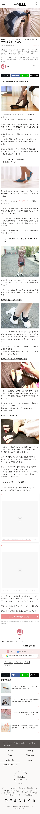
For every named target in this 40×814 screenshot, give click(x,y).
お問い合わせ (22, 788)
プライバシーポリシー (28, 791)
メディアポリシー (15, 791)
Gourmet (30, 755)
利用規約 (6, 791)
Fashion (10, 750)
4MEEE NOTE (10, 764)
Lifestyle (10, 760)
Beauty (30, 750)
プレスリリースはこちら (9, 788)
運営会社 (35, 793)
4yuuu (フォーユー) (12, 795)
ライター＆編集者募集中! (26, 795)
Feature (30, 760)
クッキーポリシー (6, 793)
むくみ (19, 662)
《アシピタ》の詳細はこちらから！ (19, 617)
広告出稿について (32, 788)
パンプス (9, 662)
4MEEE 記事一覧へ (29, 646)
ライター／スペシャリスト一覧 (22, 793)
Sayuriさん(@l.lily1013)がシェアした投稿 (16, 540)
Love (10, 755)
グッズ (8, 665)
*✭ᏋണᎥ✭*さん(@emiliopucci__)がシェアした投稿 (19, 590)
